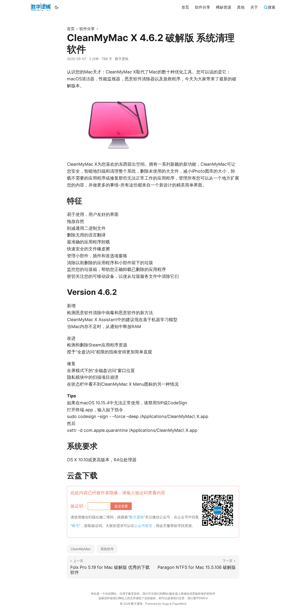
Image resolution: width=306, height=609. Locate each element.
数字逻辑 (136, 603)
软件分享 (87, 28)
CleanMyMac (81, 549)
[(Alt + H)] (41, 7)
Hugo (165, 603)
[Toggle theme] (56, 7)
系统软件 (107, 549)
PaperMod (179, 603)
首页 (71, 28)
